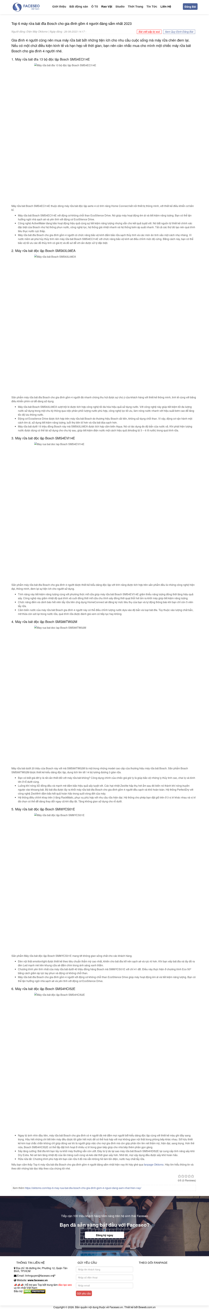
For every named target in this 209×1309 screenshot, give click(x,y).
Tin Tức (151, 6)
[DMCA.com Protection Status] (35, 1291)
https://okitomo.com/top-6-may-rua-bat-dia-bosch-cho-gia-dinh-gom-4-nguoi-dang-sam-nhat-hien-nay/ (83, 1188)
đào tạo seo (65, 1285)
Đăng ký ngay (104, 1235)
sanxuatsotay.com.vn (26, 1301)
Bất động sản (78, 6)
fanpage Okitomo (154, 1164)
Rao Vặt (106, 6)
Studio (120, 6)
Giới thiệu (59, 6)
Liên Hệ (166, 6)
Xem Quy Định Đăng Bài (179, 32)
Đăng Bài (190, 7)
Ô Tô (94, 6)
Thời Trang (135, 6)
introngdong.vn (22, 1297)
